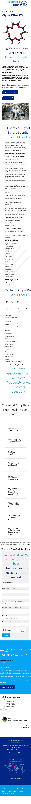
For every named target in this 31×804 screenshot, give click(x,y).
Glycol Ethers (8, 12)
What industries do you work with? (14, 504)
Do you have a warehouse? (13, 464)
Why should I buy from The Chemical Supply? (14, 491)
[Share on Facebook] (1, 709)
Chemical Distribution (12, 791)
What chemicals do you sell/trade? (14, 440)
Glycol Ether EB (10, 703)
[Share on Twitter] (4, 709)
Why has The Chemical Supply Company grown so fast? (14, 531)
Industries (21, 791)
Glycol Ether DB (10, 701)
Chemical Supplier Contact (8, 793)
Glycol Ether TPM (10, 706)
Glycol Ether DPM (10, 704)
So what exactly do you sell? (14, 517)
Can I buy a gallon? (12, 453)
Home (3, 791)
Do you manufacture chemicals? (12, 478)
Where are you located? (13, 429)
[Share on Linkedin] (6, 709)
